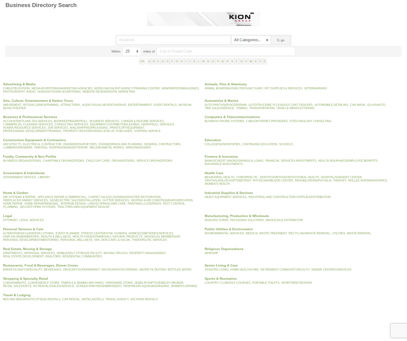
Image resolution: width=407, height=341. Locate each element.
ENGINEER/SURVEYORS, (80, 144)
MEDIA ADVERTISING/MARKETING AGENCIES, (62, 88)
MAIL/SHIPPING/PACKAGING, (89, 127)
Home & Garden (15, 193)
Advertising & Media (19, 84)
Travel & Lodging (17, 295)
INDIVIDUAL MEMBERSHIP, (162, 236)
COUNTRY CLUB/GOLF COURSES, (228, 282)
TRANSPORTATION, (262, 108)
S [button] (232, 61)
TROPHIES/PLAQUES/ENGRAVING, (146, 286)
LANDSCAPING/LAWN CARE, (107, 203)
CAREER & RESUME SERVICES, (142, 121)
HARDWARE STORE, (119, 282)
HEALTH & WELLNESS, (56, 236)
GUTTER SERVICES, (116, 200)
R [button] (227, 61)
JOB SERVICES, (58, 127)
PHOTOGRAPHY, (14, 91)
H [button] (182, 61)
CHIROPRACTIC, (247, 177)
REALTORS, (53, 256)
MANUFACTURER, (217, 220)
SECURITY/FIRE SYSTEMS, (38, 207)
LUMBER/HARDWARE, (18, 147)
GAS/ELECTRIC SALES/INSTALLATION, (75, 200)
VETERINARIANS (315, 88)
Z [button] (264, 61)
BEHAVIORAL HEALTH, (220, 177)
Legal (7, 216)
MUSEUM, (185, 105)
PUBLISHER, (124, 131)
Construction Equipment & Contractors (34, 140)
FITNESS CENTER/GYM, (97, 233)
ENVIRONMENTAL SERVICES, (225, 233)
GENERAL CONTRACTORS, (162, 144)
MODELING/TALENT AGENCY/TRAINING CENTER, (127, 88)
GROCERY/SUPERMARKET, (81, 269)
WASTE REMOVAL (359, 233)
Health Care (214, 173)
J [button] (190, 61)
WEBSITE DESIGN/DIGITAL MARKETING (108, 91)
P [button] (218, 61)
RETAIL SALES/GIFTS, (17, 286)
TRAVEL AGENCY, (117, 299)
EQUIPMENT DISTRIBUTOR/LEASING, (115, 124)
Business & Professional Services (30, 117)
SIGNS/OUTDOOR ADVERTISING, (59, 91)
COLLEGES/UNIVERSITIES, (223, 144)
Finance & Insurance (221, 156)
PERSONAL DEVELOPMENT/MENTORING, (31, 240)
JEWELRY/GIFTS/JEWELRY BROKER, (159, 282)
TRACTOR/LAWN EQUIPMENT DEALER (83, 207)
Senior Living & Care (221, 265)
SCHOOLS (286, 144)
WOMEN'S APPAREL (184, 286)
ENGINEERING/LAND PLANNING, (121, 144)
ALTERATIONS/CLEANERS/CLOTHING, (28, 233)
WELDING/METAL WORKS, (107, 147)
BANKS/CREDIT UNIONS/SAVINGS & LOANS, (234, 160)
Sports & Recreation (221, 278)
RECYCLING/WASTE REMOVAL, (310, 233)
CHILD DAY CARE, (98, 160)
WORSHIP (211, 253)
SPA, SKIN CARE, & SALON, (112, 240)
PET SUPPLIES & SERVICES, (284, 88)
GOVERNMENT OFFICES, (20, 177)
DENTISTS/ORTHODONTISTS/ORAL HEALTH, (290, 177)
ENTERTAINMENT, (140, 105)
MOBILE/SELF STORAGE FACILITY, (79, 253)
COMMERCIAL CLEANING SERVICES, (28, 124)
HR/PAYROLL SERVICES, (158, 124)
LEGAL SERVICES (32, 220)
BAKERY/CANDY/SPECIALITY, (23, 269)
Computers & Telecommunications (232, 117)
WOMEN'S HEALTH (217, 183)
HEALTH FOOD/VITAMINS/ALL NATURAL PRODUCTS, (108, 236)
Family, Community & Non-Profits (29, 156)
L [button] (198, 61)
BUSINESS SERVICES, (105, 121)
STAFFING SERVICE (147, 131)
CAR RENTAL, (71, 299)
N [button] (208, 61)
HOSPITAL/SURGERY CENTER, (341, 177)
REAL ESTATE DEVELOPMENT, (23, 256)
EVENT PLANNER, (68, 233)
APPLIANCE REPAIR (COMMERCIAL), (62, 197)
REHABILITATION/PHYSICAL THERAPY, (321, 180)
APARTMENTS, (13, 253)
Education (213, 140)
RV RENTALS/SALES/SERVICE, (54, 286)
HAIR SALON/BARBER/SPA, (21, 236)
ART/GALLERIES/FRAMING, (41, 105)
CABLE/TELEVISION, (16, 88)
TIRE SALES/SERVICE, (220, 108)
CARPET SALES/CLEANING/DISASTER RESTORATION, (124, 197)
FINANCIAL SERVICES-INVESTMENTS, (291, 160)
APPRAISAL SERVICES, (40, 253)
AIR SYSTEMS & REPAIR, (19, 197)
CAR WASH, (358, 105)
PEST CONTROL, (174, 203)
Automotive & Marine (221, 101)
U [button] (241, 61)
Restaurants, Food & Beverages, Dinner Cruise (40, 265)
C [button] (158, 61)
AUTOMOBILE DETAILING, (331, 105)
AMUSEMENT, (12, 105)
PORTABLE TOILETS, (266, 282)
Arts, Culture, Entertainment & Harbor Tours (38, 101)
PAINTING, (41, 147)
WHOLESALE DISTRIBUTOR (284, 220)
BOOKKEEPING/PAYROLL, (71, 121)
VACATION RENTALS (144, 299)
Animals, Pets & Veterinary (226, 84)
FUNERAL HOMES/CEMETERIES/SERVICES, (144, 233)
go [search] (283, 40)
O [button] (213, 61)
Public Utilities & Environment (229, 229)
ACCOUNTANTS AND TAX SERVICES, (28, 121)
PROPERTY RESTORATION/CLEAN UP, (89, 131)
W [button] (251, 61)
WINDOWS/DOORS (138, 147)
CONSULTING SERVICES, (72, 124)
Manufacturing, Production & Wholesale (237, 216)
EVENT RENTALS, (165, 105)
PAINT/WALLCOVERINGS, (145, 203)
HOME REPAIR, (13, 203)
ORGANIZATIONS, (123, 160)
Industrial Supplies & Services (229, 193)
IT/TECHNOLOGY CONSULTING (310, 121)
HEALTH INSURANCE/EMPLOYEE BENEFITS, (348, 160)
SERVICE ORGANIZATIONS (154, 160)
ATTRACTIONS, (71, 105)
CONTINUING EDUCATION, (260, 144)
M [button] (203, 61)
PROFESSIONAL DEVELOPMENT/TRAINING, (32, 131)
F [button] (172, 61)
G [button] (177, 61)
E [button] (168, 61)
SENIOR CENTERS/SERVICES (331, 269)
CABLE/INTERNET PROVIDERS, (267, 121)
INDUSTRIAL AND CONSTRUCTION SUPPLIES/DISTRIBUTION (289, 197)
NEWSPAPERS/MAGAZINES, (180, 88)
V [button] (246, 61)
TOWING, (242, 108)
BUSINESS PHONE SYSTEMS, (225, 121)
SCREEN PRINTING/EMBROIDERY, (99, 286)
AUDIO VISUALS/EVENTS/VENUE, (104, 105)
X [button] (255, 61)
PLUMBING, (11, 207)
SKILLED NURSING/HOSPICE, (368, 180)
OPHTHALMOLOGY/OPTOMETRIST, (228, 180)
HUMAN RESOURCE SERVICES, (24, 127)
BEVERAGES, (53, 269)
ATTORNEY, (10, 220)
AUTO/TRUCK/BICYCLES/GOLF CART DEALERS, (280, 105)
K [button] (194, 61)
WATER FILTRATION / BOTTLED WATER (165, 269)
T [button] (236, 61)
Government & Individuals (24, 173)
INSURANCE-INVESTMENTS (224, 164)
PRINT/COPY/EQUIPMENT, (127, 127)
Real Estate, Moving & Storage (27, 249)
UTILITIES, (339, 233)
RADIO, (31, 91)
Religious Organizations (224, 249)
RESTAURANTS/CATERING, (120, 269)
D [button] (163, 61)
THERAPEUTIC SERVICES (149, 240)
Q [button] (223, 61)
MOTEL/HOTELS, (93, 299)
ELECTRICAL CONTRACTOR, (42, 144)
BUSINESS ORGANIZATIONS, (22, 160)
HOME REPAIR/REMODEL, (42, 203)
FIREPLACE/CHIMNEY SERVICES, (26, 200)
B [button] (154, 61)
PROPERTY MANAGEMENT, (147, 253)
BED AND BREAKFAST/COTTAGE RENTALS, (32, 299)
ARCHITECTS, (12, 144)
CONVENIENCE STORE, (44, 282)
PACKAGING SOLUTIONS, (247, 220)
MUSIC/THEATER (14, 108)
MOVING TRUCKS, (116, 253)
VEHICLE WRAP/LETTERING (295, 108)
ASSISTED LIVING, (217, 269)
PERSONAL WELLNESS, (77, 240)
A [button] (149, 61)
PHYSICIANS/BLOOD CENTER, (273, 180)
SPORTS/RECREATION (296, 282)
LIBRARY (44, 177)
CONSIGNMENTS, (15, 282)
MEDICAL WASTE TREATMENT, (266, 233)
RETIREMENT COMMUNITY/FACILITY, (285, 269)
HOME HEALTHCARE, (244, 269)
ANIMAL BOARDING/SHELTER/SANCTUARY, (234, 88)
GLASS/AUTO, (376, 105)
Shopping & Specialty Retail (25, 278)
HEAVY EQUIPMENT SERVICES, (226, 197)
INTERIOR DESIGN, (73, 203)
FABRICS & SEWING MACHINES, (82, 282)
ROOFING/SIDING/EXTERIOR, (68, 147)
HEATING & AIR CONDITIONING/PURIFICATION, (162, 200)
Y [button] (260, 61)
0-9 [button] (142, 61)
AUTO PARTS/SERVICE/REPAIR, (226, 105)
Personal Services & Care (23, 229)
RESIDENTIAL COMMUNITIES (82, 256)
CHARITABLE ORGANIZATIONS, (64, 160)
